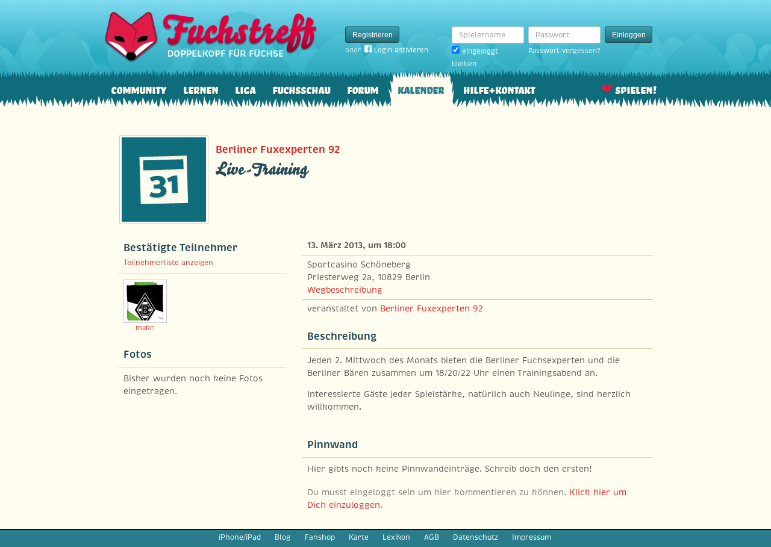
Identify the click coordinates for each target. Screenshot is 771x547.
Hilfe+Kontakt (499, 89)
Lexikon (396, 537)
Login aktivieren (401, 50)
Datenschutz (475, 537)
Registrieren (372, 35)
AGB (431, 537)
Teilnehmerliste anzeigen (168, 262)
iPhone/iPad (240, 537)
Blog (282, 537)
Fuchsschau (301, 89)
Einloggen (629, 35)
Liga (245, 89)
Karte (359, 537)
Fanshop (320, 537)
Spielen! (636, 89)
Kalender (421, 89)
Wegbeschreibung (344, 289)
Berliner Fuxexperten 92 (278, 149)
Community (138, 89)
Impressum (531, 537)
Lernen (200, 89)
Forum (362, 89)
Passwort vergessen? (564, 50)
